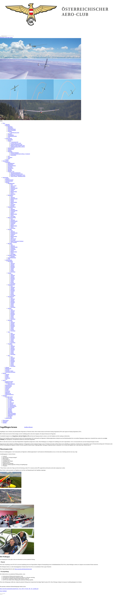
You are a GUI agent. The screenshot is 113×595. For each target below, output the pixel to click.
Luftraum (7, 367)
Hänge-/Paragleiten (12, 130)
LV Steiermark (11, 402)
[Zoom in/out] (4, 593)
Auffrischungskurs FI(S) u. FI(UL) (17, 146)
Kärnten (9, 140)
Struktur (7, 375)
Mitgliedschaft (8, 368)
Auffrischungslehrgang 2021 (16, 144)
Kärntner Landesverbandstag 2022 (17, 145)
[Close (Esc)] (0, 593)
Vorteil (11, 37)
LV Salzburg (10, 403)
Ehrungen (7, 388)
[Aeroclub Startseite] (56, 34)
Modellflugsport (11, 163)
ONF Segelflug (13, 242)
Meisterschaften (13, 191)
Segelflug (10, 131)
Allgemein (7, 124)
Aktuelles (7, 374)
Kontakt (12, 270)
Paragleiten (10, 166)
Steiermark (10, 151)
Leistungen (12, 189)
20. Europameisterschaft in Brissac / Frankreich (20, 153)
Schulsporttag (13, 155)
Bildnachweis (8, 393)
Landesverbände (8, 138)
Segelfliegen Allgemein (28, 427)
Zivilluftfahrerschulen (12, 136)
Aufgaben (7, 178)
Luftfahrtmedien (8, 418)
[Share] (1, 593)
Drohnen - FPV (11, 171)
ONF (9, 137)
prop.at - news (13, 185)
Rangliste (12, 205)
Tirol (9, 156)
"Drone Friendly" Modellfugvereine (17, 176)
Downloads (12, 194)
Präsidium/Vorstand (9, 179)
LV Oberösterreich (12, 405)
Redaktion (5, 395)
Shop (8, 37)
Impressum (7, 392)
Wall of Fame (13, 238)
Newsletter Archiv (9, 396)
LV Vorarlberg (11, 400)
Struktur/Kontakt (13, 188)
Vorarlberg (10, 157)
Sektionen (7, 182)
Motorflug (10, 133)
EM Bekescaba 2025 (14, 132)
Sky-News (10, 398)
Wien (9, 158)
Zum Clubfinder (3, 591)
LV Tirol (9, 401)
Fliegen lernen (6, 160)
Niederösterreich (11, 148)
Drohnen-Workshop (14, 152)
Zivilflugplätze (11, 135)
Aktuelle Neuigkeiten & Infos (16, 173)
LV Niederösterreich (12, 406)
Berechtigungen (8, 385)
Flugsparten (7, 125)
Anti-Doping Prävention (10, 372)
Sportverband (5, 177)
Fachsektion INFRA (12, 255)
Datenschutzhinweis (9, 394)
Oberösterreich (11, 149)
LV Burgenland (11, 407)
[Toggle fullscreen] (3, 593)
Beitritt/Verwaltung (9, 381)
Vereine (12, 192)
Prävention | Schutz (9, 370)
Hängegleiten (10, 168)
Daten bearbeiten (11, 383)
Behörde (4, 373)
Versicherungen (8, 386)
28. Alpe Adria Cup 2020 (15, 143)
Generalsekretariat (9, 181)
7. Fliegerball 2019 (14, 142)
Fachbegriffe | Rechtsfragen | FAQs (17, 175)
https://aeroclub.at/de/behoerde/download (23, 569)
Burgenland (10, 139)
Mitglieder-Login (3, 37)
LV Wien (10, 416)
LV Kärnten (10, 399)
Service (4, 380)
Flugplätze (12, 256)
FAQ (6, 379)
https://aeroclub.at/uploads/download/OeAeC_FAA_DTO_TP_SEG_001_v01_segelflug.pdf (19, 588)
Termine (7, 159)
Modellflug (10, 126)
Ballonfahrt (10, 415)
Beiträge (12, 199)
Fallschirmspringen (12, 129)
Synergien (7, 369)
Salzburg (10, 150)
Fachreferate (13, 222)
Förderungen (8, 387)
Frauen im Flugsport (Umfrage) (16, 241)
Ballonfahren (10, 127)
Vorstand (12, 264)
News (4, 123)
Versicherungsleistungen (15, 172)
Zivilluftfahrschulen (12, 257)
